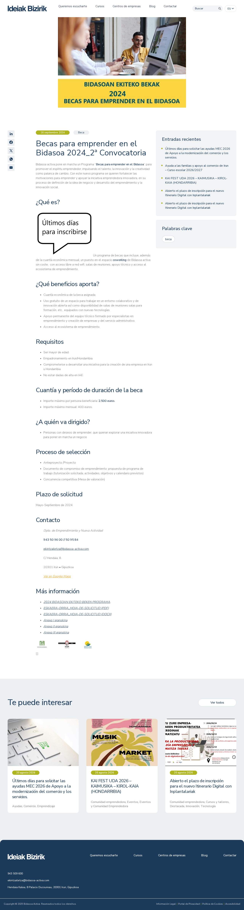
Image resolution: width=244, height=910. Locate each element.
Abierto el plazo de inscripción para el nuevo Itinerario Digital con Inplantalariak (194, 193)
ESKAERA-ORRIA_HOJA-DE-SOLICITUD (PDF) (76, 608)
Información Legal (166, 903)
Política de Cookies (212, 903)
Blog (204, 855)
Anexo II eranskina (55, 626)
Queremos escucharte (104, 855)
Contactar (229, 855)
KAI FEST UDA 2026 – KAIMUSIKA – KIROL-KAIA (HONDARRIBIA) (196, 180)
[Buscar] (220, 9)
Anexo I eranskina (55, 620)
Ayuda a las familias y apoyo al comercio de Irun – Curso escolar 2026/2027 (196, 168)
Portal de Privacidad (189, 903)
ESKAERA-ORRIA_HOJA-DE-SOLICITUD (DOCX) (77, 614)
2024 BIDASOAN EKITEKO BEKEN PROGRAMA (76, 602)
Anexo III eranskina (56, 632)
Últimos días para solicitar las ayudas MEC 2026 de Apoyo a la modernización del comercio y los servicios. (197, 153)
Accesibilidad (232, 903)
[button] (230, 9)
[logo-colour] (27, 8)
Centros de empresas (171, 855)
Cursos (138, 855)
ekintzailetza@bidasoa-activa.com (66, 549)
